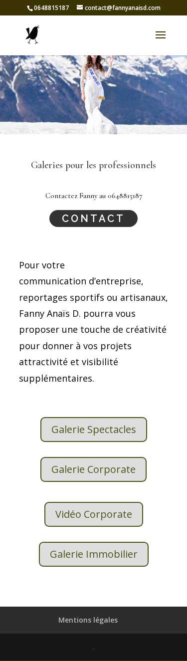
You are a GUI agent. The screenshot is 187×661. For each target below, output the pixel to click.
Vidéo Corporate (93, 514)
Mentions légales (88, 620)
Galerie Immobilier (94, 554)
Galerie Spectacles (93, 429)
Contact (93, 218)
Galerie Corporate (93, 469)
